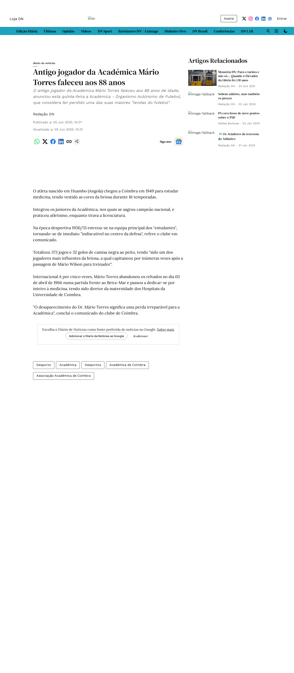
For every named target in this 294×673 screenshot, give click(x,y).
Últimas (50, 31)
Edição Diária (26, 31)
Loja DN (16, 19)
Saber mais (165, 329)
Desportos (93, 365)
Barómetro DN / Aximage (138, 31)
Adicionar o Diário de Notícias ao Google (96, 336)
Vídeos (86, 31)
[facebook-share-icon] (53, 144)
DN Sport (105, 31)
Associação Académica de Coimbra (63, 376)
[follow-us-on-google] (178, 141)
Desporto (43, 365)
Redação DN (43, 114)
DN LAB (247, 31)
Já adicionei (140, 336)
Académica (67, 365)
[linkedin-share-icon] (61, 144)
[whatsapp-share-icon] (37, 144)
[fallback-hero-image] (202, 78)
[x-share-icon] (45, 144)
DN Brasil (200, 31)
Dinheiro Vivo (175, 31)
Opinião (68, 31)
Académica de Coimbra (127, 365)
